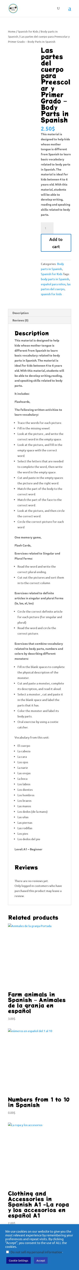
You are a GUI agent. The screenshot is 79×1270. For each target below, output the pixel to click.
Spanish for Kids (28, 31)
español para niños (53, 284)
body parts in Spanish (55, 279)
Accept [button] (40, 1260)
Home (11, 31)
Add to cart (56, 242)
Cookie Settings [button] (18, 1260)
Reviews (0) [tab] (20, 320)
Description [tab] (20, 313)
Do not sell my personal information (36, 1252)
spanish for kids (51, 294)
